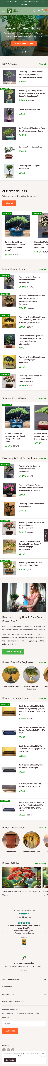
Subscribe (10, 1031)
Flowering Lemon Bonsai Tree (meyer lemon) (31, 505)
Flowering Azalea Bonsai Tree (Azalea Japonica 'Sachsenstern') (31, 378)
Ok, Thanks (10, 1060)
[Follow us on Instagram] (8, 1050)
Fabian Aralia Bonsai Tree (29, 109)
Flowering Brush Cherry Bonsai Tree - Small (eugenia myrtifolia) (32, 360)
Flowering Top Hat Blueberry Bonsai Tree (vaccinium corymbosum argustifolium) (31, 74)
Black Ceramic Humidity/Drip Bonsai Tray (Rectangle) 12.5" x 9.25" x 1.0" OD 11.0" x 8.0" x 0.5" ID (32, 710)
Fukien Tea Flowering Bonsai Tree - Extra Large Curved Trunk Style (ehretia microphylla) (31, 340)
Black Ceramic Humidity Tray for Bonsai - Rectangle (31, 766)
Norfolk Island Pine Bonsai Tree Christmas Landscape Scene (32, 129)
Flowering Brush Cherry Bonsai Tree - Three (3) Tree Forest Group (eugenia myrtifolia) (32, 320)
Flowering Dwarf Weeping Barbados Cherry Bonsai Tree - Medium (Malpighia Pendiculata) (32, 545)
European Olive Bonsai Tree (30, 147)
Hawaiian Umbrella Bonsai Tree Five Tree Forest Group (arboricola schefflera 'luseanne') (32, 300)
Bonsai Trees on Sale (24, 43)
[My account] (39, 11)
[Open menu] (3, 11)
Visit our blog (40, 863)
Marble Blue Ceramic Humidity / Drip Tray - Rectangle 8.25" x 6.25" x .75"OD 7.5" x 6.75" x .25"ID (32, 806)
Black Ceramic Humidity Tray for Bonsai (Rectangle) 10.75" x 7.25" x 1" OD (32, 749)
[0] (43, 10)
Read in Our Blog (13, 651)
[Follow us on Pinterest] (12, 1050)
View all (42, 64)
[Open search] (34, 11)
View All (9, 203)
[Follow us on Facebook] (4, 1050)
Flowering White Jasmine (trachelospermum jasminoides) (29, 279)
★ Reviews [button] (46, 535)
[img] (24, 913)
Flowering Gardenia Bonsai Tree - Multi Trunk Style (30, 563)
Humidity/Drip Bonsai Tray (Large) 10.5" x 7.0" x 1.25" (30, 785)
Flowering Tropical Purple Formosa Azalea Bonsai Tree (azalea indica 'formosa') (31, 487)
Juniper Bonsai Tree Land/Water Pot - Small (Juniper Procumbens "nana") (15, 246)
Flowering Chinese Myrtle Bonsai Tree (29, 167)
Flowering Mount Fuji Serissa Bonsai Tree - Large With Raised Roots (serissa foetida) (32, 93)
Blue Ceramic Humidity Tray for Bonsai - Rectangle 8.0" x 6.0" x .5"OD (32, 730)
